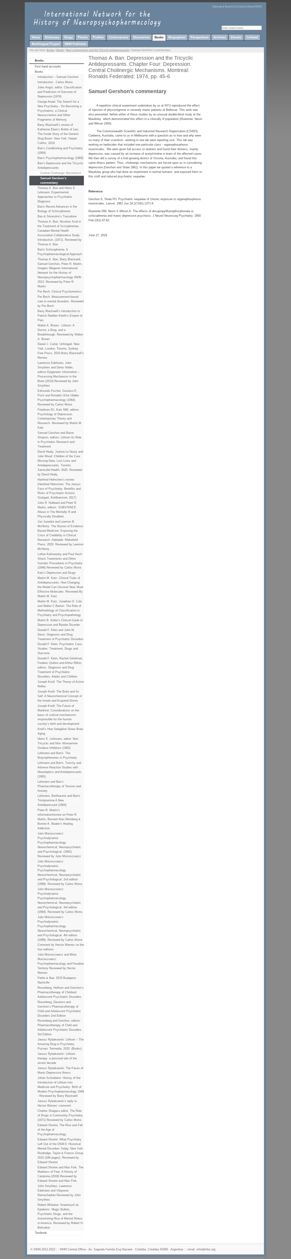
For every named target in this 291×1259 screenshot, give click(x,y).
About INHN (254, 6)
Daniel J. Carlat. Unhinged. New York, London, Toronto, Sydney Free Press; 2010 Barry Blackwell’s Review (61, 350)
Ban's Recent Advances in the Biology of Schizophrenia (57, 209)
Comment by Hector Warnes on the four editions (61, 947)
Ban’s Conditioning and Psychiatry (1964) (60, 150)
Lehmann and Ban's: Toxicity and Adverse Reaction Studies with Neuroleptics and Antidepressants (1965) (60, 769)
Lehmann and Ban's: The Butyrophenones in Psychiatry (57, 755)
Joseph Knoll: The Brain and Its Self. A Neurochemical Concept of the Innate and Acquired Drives (60, 696)
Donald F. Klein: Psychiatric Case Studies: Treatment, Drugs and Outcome (60, 648)
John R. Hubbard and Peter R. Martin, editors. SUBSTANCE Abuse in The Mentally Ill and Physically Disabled (57, 509)
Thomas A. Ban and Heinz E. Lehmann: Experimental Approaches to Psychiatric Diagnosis (57, 194)
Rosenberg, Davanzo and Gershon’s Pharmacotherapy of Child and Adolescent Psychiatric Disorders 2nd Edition (59, 1008)
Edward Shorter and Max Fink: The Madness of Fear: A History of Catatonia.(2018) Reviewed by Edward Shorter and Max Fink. (60, 1174)
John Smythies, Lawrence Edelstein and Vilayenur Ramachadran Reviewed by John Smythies (59, 1192)
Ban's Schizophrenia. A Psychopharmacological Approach (60, 252)
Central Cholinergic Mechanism (60, 173)
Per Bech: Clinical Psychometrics (60, 291)
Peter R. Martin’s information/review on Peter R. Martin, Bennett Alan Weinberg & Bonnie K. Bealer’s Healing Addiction (59, 819)
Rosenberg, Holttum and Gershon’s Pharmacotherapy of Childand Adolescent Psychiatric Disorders (61, 992)
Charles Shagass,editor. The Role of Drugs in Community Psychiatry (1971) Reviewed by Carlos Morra (60, 1115)
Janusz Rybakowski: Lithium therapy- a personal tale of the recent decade (57, 1058)
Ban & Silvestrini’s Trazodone (57, 216)
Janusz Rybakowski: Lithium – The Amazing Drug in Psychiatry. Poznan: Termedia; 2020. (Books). (61, 1044)
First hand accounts (48, 66)
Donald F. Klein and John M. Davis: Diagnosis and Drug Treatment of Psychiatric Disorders (60, 634)
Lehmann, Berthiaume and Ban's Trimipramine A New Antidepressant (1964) (59, 800)
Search (228, 6)
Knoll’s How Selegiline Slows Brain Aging (60, 731)
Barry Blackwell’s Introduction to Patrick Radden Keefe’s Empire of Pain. (60, 315)
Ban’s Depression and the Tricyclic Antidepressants (97, 50)
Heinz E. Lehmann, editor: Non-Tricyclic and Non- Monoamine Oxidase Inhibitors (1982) (58, 743)
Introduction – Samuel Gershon (58, 77)
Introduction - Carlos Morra (55, 82)
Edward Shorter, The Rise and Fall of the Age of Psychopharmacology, (60, 1129)
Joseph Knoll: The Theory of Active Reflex (61, 684)
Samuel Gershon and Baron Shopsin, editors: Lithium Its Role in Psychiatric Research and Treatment (59, 439)
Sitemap (217, 6)
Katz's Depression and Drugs (57, 572)
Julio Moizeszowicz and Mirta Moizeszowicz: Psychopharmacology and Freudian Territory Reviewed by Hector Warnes (61, 963)
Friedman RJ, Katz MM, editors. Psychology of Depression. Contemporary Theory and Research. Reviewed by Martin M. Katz (60, 419)
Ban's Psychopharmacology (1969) (60, 158)
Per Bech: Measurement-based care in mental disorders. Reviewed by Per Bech (61, 301)
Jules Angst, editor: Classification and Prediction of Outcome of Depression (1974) (60, 92)
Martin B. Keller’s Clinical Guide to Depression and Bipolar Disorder (60, 622)
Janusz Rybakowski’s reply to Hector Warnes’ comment (57, 1103)
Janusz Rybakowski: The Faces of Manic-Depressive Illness (60, 1070)
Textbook (41, 1232)
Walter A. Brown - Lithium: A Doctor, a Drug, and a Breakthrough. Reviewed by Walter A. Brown (60, 332)
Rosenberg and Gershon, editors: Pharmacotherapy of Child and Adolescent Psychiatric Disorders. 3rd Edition (60, 1027)
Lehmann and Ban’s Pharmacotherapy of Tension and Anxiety (59, 786)
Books (50, 50)
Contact (240, 6)
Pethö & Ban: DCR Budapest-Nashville (57, 980)
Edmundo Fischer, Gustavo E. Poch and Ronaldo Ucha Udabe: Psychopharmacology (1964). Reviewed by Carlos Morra (59, 397)
